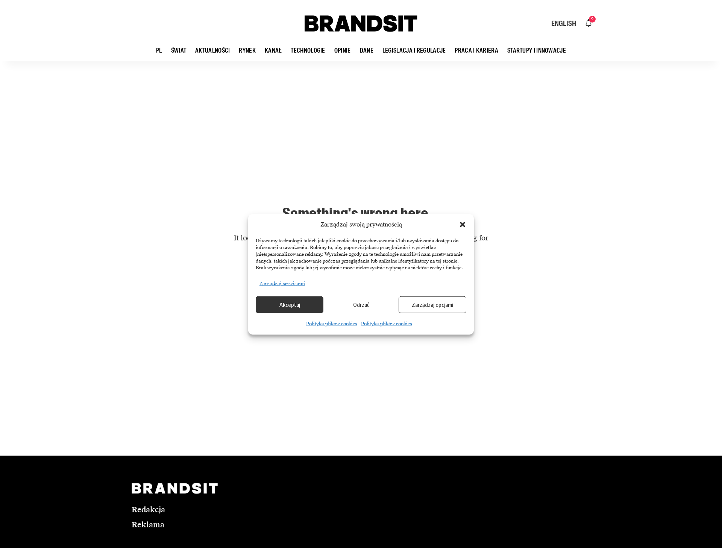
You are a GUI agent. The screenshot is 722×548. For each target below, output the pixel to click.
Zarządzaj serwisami (282, 283)
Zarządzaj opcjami (432, 304)
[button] (462, 224)
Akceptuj (289, 304)
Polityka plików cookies (331, 323)
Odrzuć (361, 304)
